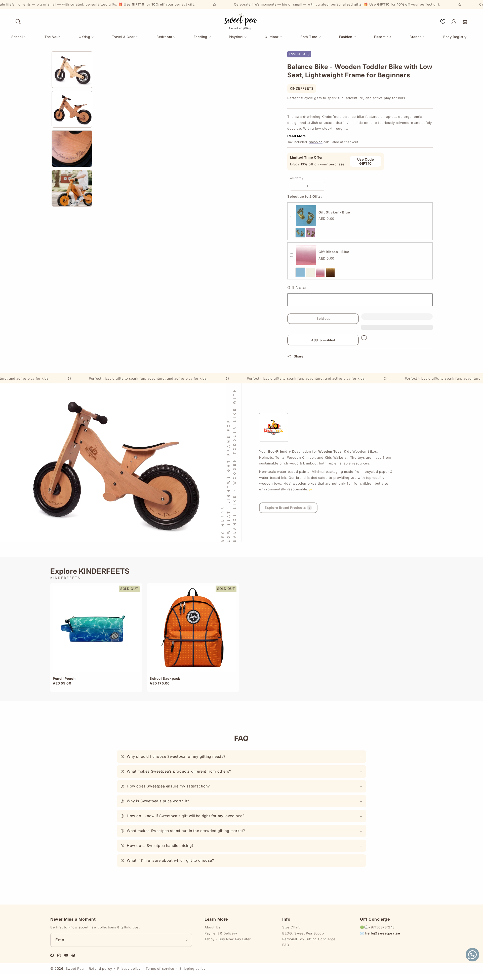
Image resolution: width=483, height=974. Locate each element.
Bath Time (308, 37)
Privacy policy (128, 968)
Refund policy (100, 968)
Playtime (236, 37)
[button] (18, 21)
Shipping (316, 142)
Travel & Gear (123, 37)
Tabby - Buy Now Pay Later (228, 939)
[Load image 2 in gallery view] (72, 109)
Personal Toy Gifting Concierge (309, 939)
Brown (330, 272)
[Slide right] (72, 203)
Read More (296, 136)
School (17, 37)
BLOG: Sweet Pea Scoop (303, 933)
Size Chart (291, 927)
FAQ (285, 945)
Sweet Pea (75, 968)
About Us (212, 927)
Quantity (296, 178)
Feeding (200, 37)
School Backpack (165, 678)
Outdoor (271, 37)
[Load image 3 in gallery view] (72, 148)
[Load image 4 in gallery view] (72, 188)
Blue (300, 232)
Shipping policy (192, 968)
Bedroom (164, 37)
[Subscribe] (186, 940)
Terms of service (160, 968)
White (310, 272)
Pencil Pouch (64, 678)
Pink (310, 232)
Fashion (345, 37)
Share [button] (299, 356)
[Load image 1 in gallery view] (72, 69)
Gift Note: (296, 287)
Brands (416, 37)
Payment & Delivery (221, 933)
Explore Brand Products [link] (285, 508)
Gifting (84, 37)
